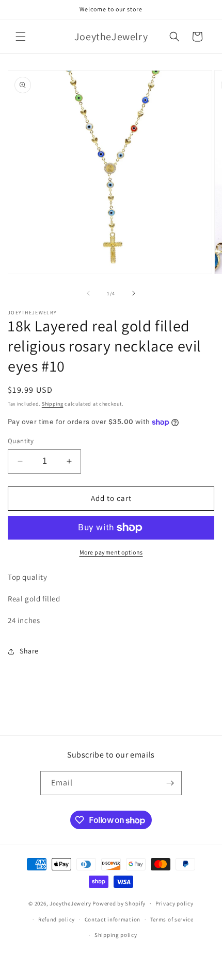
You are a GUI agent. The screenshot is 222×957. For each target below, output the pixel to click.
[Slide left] (88, 293)
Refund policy (56, 919)
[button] (20, 36)
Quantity (21, 440)
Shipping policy (115, 934)
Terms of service (172, 919)
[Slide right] (133, 293)
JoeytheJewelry (71, 903)
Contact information (112, 919)
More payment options (111, 552)
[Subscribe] (169, 783)
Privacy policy (174, 903)
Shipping (53, 403)
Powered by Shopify (119, 903)
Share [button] (29, 651)
